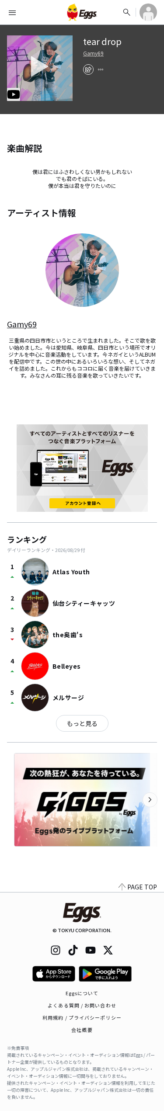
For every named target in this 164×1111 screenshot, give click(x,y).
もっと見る (82, 723)
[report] (100, 69)
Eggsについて (82, 992)
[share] (88, 69)
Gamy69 (93, 53)
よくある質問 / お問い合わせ (82, 1005)
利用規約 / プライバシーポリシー (82, 1017)
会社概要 (81, 1029)
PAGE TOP (142, 886)
